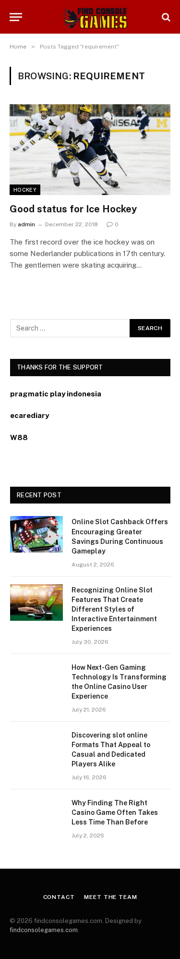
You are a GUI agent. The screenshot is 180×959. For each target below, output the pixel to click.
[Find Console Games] (90, 17)
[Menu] (16, 17)
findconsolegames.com (44, 930)
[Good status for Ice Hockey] (90, 149)
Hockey (24, 190)
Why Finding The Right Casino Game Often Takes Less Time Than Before (115, 812)
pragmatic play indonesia (55, 394)
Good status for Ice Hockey (73, 209)
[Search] (165, 17)
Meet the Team (110, 897)
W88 (19, 437)
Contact (59, 897)
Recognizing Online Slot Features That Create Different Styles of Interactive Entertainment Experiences (114, 609)
